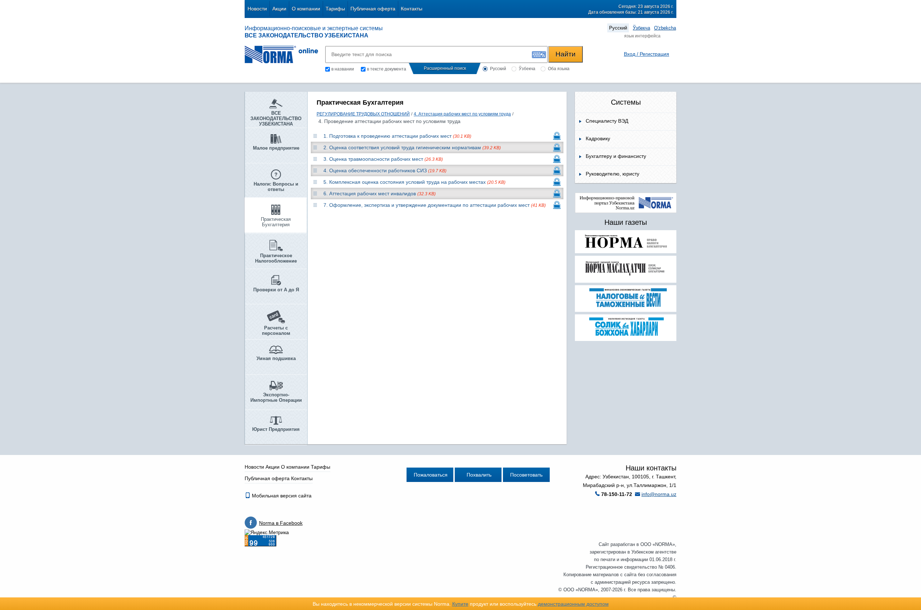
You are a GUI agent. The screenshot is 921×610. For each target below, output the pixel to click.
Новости (257, 9)
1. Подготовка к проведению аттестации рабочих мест (397, 136)
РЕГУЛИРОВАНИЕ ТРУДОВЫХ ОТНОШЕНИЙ (363, 114)
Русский (618, 28)
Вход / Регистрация (646, 54)
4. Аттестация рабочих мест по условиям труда (462, 114)
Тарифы (335, 9)
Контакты (411, 9)
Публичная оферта (372, 9)
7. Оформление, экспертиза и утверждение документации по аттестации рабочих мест (434, 205)
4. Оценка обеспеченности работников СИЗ (384, 170)
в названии (342, 69)
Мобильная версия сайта (281, 496)
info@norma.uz (658, 494)
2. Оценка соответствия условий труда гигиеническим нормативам (412, 147)
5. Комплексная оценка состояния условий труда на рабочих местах (414, 182)
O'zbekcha (665, 28)
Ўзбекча (641, 28)
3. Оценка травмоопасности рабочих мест (383, 159)
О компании (306, 9)
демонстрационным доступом (573, 604)
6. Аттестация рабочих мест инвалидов (379, 193)
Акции (279, 9)
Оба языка (559, 68)
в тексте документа (386, 69)
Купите (460, 604)
